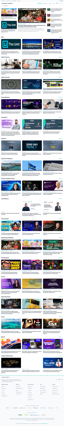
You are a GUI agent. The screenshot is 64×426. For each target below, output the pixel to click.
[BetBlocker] (51, 408)
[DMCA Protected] (26, 415)
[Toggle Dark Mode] (62, 3)
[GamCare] (36, 408)
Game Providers (42, 386)
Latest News (40, 3)
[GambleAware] (23, 407)
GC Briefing (45, 3)
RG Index (50, 3)
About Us (3, 386)
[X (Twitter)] (56, 380)
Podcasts (29, 390)
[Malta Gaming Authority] (15, 408)
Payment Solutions (43, 390)
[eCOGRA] (43, 408)
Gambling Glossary (19, 392)
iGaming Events (30, 399)
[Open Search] (60, 3)
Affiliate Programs (43, 392)
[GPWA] (20, 415)
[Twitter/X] (59, 0)
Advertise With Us (4, 395)
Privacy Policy (54, 392)
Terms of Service (55, 390)
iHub (54, 3)
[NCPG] (8, 408)
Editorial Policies (55, 386)
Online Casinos (18, 386)
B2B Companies (42, 388)
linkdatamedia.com (45, 423)
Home (2, 5)
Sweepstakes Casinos (19, 388)
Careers (3, 392)
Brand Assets (4, 388)
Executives (30, 397)
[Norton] (43, 415)
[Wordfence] (34, 415)
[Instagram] (60, 0)
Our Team (3, 390)
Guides (17, 390)
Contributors (30, 395)
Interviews (29, 392)
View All (60, 37)
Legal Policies (54, 388)
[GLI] (30, 407)
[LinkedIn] (59, 380)
